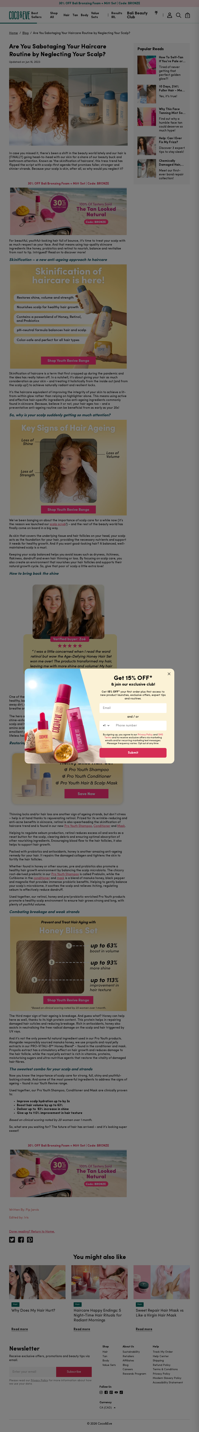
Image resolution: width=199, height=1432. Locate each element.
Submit (133, 752)
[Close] (169, 673)
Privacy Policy (145, 735)
